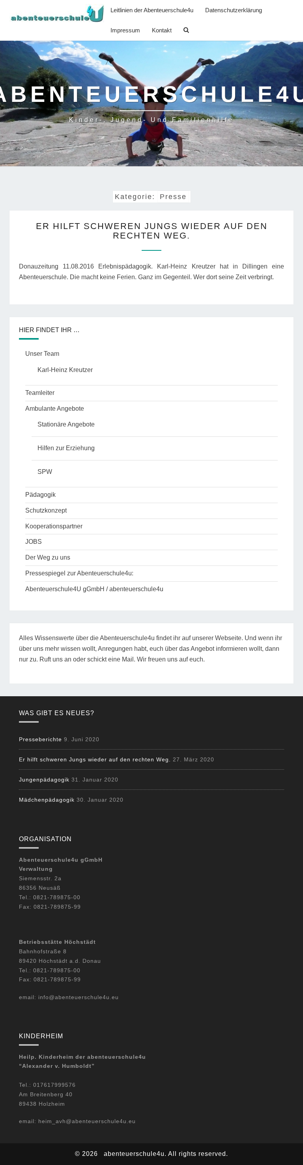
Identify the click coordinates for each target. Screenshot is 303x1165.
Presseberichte (40, 739)
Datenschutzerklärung (233, 10)
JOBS (33, 541)
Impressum (125, 30)
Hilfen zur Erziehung (66, 448)
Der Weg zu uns (47, 557)
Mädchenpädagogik (47, 800)
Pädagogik (40, 494)
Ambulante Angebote (54, 408)
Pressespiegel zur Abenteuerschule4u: (79, 573)
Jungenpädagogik (44, 779)
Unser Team (42, 353)
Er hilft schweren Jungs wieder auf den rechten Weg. (151, 231)
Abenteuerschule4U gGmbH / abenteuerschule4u (94, 589)
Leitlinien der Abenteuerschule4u (151, 10)
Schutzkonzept (46, 510)
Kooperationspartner (53, 526)
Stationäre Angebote (66, 424)
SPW (44, 471)
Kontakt (162, 30)
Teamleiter (39, 392)
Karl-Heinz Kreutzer (65, 369)
